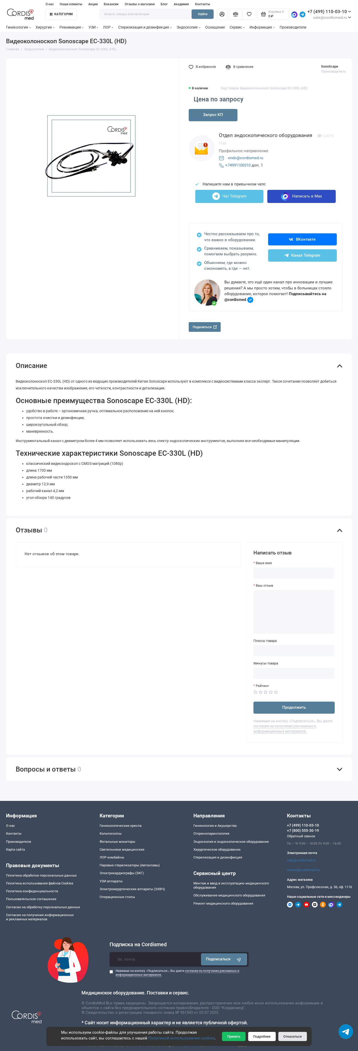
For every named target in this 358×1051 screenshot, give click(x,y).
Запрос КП (213, 114)
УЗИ (92, 27)
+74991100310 (238, 165)
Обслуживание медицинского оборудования (229, 895)
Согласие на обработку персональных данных (43, 907)
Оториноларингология (211, 833)
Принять (233, 1036)
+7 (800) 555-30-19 (303, 830)
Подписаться (218, 959)
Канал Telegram (305, 255)
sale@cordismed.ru (301, 860)
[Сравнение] (235, 14)
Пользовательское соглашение (31, 899)
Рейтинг (262, 686)
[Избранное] (249, 14)
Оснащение (215, 27)
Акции (93, 4)
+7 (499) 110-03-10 (327, 11)
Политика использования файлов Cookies (39, 883)
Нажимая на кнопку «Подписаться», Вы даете (177, 972)
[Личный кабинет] (222, 14)
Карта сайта (15, 849)
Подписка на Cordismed (138, 944)
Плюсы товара (265, 641)
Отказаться (292, 1036)
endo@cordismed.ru (245, 158)
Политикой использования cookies (181, 1038)
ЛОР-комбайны (112, 857)
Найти (202, 14)
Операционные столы (117, 897)
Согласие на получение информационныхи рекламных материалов (40, 917)
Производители (293, 27)
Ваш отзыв (264, 585)
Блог (164, 4)
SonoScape (329, 66)
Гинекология (17, 27)
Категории (63, 14)
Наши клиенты (71, 4)
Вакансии (111, 4)
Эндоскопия (187, 27)
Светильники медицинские (122, 849)
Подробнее (261, 1036)
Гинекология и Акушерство (215, 826)
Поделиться (202, 327)
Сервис (236, 27)
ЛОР (107, 27)
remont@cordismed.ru (303, 870)
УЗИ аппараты (111, 881)
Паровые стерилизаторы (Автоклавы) (130, 865)
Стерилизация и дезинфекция (143, 27)
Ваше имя (264, 563)
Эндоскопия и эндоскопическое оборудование (231, 842)
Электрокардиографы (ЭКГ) (122, 873)
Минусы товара (265, 663)
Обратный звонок (301, 836)
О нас (50, 4)
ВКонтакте (306, 239)
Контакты (202, 4)
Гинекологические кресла (121, 826)
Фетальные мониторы (117, 842)
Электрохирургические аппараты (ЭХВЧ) (132, 889)
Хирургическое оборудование (217, 849)
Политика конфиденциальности (32, 891)
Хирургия (44, 27)
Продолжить (294, 707)
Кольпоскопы (111, 833)
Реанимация (70, 27)
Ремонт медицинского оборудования (223, 903)
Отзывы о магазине (140, 4)
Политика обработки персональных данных (41, 875)
